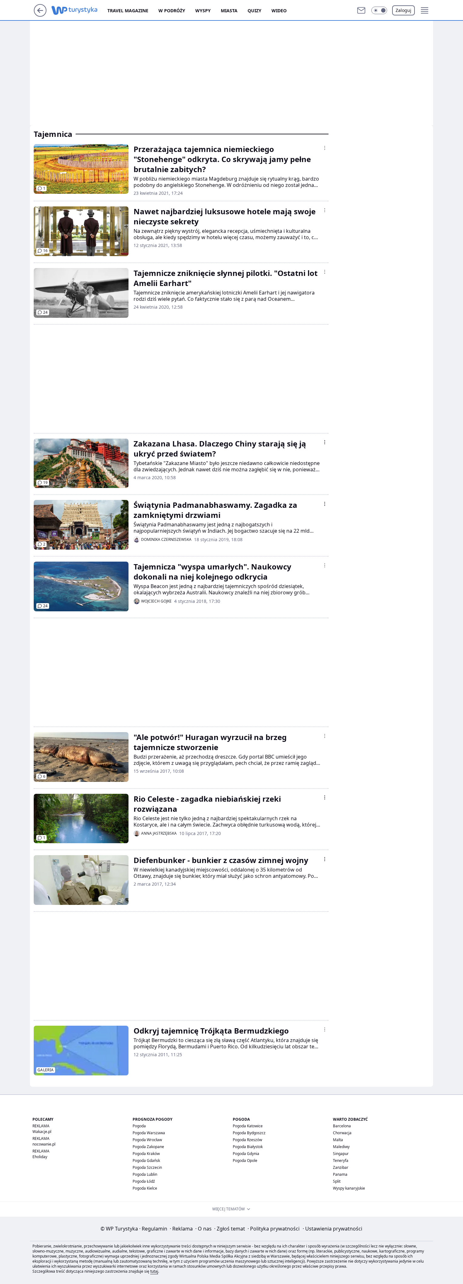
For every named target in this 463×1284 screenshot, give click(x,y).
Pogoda (139, 1126)
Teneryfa (340, 1160)
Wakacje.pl (41, 1131)
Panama (340, 1174)
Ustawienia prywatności (332, 1228)
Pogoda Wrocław (147, 1139)
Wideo (279, 11)
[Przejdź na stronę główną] (40, 14)
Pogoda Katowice (248, 1126)
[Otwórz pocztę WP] (361, 10)
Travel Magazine (127, 11)
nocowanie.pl (43, 1144)
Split (336, 1181)
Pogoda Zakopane (148, 1146)
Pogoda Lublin (145, 1174)
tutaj (154, 1271)
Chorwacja (342, 1132)
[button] (379, 10)
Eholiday (39, 1156)
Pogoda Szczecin (147, 1167)
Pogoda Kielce (145, 1188)
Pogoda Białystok (248, 1146)
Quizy (254, 11)
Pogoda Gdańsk (146, 1160)
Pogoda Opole (245, 1160)
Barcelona (342, 1126)
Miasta (229, 11)
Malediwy (341, 1146)
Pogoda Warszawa (149, 1132)
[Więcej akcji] (325, 148)
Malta (338, 1139)
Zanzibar (340, 1167)
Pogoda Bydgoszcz (249, 1132)
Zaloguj (403, 10)
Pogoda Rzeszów (247, 1139)
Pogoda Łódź (144, 1181)
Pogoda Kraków (146, 1153)
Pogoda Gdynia (246, 1153)
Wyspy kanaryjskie (349, 1188)
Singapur (341, 1153)
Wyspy (203, 11)
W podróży (171, 11)
